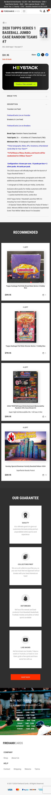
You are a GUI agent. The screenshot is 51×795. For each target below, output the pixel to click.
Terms (37, 769)
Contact (7, 769)
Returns (28, 769)
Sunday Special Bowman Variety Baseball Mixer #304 (25, 466)
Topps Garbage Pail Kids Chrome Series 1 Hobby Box (25, 346)
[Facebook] (3, 748)
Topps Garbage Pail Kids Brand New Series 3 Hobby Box (25, 287)
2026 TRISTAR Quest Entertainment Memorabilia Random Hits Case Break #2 (25, 407)
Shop (6, 758)
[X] (5, 748)
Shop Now (25, 677)
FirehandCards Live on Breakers (18, 126)
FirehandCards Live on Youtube (18, 115)
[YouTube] (10, 748)
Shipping (17, 769)
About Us (15, 758)
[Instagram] (8, 748)
